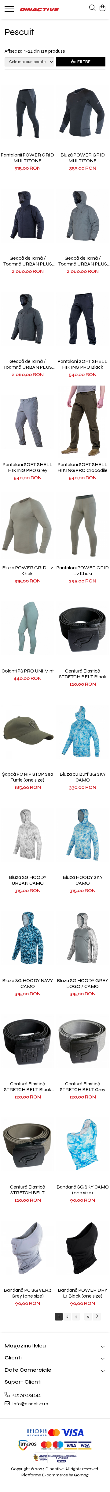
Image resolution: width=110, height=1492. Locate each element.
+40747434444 (26, 1395)
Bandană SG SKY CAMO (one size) (83, 1190)
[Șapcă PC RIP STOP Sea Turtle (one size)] (27, 731)
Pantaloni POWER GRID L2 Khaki (83, 570)
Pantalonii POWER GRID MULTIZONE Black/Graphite (27, 158)
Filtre (82, 61)
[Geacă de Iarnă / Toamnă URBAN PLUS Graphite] (27, 318)
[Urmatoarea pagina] (97, 1317)
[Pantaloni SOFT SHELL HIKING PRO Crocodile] (82, 422)
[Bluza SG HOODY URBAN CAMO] (27, 834)
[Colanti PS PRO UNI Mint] (27, 628)
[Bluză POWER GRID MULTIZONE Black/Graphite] (82, 112)
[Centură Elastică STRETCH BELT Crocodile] (27, 1144)
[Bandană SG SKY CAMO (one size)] (82, 1144)
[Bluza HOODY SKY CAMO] (82, 834)
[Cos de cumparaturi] (102, 8)
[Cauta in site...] (92, 8)
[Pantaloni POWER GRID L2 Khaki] (82, 525)
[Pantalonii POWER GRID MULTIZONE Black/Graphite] (27, 112)
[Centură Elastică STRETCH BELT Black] (82, 628)
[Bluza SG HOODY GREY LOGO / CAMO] (82, 938)
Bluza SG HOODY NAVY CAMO (27, 983)
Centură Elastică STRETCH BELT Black (82, 674)
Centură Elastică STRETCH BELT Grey (82, 1086)
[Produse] (10, 10)
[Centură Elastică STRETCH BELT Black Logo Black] (27, 1041)
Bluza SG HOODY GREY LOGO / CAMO (82, 983)
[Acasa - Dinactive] (39, 9)
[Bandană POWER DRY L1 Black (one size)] (82, 1247)
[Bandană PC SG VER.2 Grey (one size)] (27, 1247)
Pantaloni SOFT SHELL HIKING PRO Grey (28, 467)
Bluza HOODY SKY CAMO (83, 880)
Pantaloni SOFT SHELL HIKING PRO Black (83, 364)
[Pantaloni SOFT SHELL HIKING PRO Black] (82, 318)
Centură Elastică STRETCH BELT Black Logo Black (27, 1086)
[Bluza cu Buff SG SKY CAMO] (82, 731)
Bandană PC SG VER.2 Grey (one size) (28, 1293)
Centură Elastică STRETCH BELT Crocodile (27, 1190)
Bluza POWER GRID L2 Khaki (27, 570)
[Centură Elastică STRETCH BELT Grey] (82, 1041)
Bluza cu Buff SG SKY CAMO (83, 777)
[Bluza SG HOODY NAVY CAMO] (27, 938)
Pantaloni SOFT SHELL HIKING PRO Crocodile (82, 467)
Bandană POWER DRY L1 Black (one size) (82, 1293)
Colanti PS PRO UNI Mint (28, 671)
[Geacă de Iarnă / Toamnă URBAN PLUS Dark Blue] (27, 215)
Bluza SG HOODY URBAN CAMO (27, 880)
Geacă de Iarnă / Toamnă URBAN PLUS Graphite (27, 364)
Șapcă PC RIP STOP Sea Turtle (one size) (27, 777)
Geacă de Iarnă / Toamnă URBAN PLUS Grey (82, 261)
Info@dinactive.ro (29, 1404)
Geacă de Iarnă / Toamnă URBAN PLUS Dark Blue (27, 261)
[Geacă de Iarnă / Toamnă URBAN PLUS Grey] (82, 215)
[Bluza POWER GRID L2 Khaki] (27, 525)
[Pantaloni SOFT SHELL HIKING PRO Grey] (27, 422)
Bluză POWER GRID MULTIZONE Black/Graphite (83, 158)
